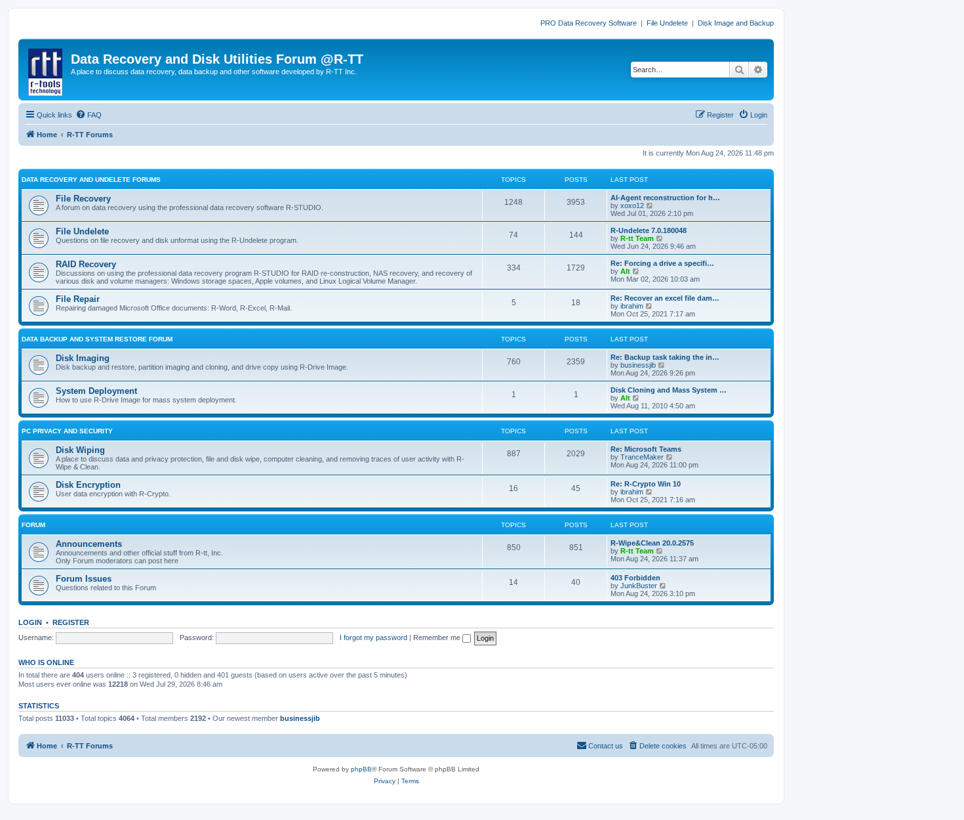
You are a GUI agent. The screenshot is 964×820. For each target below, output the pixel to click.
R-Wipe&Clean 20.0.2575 (652, 543)
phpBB (361, 769)
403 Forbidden (635, 578)
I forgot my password (373, 637)
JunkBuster (638, 586)
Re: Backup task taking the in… (665, 357)
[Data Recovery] (46, 69)
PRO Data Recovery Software (588, 23)
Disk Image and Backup (736, 23)
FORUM (33, 525)
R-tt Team (637, 238)
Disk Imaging (83, 358)
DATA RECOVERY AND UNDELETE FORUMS (91, 179)
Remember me (437, 637)
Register (70, 622)
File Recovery (83, 199)
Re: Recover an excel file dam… (665, 298)
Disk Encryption (88, 485)
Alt (625, 271)
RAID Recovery (86, 264)
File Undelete (667, 23)
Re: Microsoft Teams (646, 449)
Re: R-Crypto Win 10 (646, 484)
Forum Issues (83, 579)
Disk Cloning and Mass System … (669, 390)
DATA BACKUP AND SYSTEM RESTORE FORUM (97, 339)
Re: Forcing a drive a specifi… (662, 263)
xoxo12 (632, 205)
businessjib (638, 365)
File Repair (78, 299)
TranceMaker (642, 457)
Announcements (89, 544)
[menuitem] (88, 115)
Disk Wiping (80, 450)
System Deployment (96, 391)
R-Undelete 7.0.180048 (649, 230)
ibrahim (631, 306)
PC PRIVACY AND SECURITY (67, 431)
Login (30, 622)
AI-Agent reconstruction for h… (665, 198)
